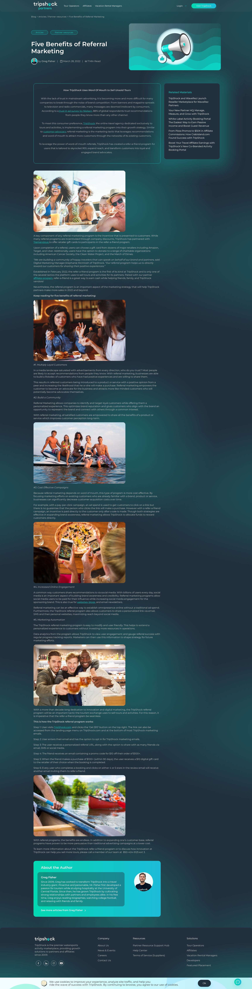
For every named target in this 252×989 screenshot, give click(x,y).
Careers (102, 955)
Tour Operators (71, 6)
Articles (42, 16)
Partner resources (57, 16)
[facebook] (38, 963)
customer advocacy (54, 131)
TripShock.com (62, 727)
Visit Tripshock (203, 6)
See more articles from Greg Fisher (62, 910)
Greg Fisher (48, 61)
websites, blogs (86, 602)
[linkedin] (46, 963)
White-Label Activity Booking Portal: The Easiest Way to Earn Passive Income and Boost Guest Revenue (190, 122)
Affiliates (87, 6)
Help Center (140, 950)
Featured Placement (199, 965)
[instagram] (53, 963)
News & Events (106, 950)
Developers (193, 960)
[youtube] (61, 963)
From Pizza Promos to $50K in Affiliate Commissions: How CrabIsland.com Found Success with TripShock (191, 134)
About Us (103, 945)
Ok (204, 983)
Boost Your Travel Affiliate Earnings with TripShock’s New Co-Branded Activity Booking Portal (192, 146)
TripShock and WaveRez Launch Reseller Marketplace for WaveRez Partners (188, 102)
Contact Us (104, 960)
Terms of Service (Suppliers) (149, 955)
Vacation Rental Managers (108, 6)
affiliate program (43, 278)
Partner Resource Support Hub (151, 945)
